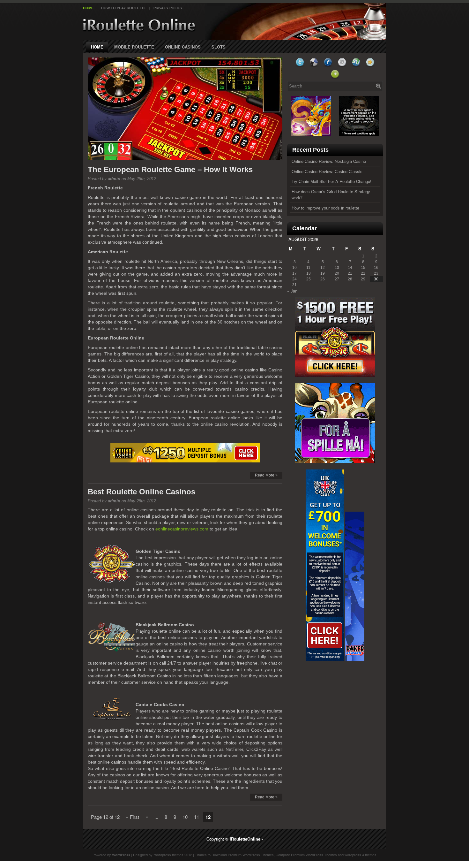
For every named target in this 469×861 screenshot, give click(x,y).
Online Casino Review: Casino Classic (327, 171)
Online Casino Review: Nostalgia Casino (329, 161)
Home (88, 8)
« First (132, 816)
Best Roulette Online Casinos (141, 491)
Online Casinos (183, 47)
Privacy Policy (167, 8)
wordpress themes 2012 (173, 854)
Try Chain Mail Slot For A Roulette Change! (331, 181)
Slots (219, 47)
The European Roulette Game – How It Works (170, 169)
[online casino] (185, 452)
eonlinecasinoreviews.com (181, 528)
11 (196, 816)
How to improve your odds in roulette (325, 208)
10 (185, 816)
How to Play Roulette (123, 8)
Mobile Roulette (134, 47)
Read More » (266, 475)
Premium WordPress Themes (251, 854)
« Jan (292, 291)
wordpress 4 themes (360, 854)
